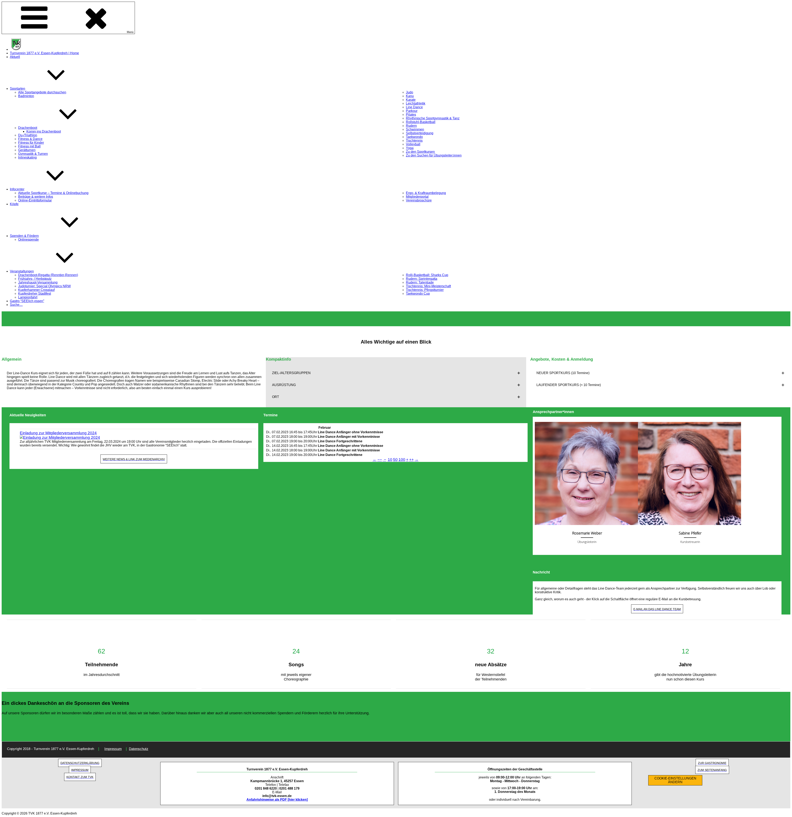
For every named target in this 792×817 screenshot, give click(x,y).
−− (379, 459)
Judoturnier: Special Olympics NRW (44, 286)
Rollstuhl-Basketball (420, 122)
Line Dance (414, 107)
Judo (409, 92)
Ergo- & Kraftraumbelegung (426, 193)
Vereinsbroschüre (419, 200)
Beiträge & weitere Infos (35, 196)
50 (395, 459)
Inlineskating (27, 157)
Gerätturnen (26, 150)
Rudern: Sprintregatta (421, 278)
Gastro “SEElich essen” (27, 301)
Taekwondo (414, 137)
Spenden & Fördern (24, 236)
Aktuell (15, 57)
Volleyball (413, 144)
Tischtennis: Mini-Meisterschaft (428, 286)
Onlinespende (28, 239)
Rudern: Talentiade (420, 282)
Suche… (16, 304)
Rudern (411, 125)
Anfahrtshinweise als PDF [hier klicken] (277, 799)
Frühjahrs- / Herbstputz (35, 278)
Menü (130, 32)
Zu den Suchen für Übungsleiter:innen (434, 155)
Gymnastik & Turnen (33, 153)
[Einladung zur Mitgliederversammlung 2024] (138, 437)
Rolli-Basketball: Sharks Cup (427, 275)
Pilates (411, 114)
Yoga (410, 148)
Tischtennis (414, 140)
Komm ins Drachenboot (43, 131)
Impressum (113, 749)
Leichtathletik (415, 103)
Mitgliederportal (417, 196)
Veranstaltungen (22, 271)
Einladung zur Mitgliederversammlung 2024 (58, 433)
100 (401, 459)
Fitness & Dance (30, 139)
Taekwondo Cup (418, 293)
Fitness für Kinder (31, 142)
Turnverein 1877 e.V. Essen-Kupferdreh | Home (44, 53)
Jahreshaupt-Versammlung (38, 282)
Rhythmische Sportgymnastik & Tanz (433, 118)
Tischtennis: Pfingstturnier (425, 290)
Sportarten (17, 88)
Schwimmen (415, 129)
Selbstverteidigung (419, 133)
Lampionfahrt (27, 297)
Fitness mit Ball (29, 146)
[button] (396, 373)
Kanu (410, 96)
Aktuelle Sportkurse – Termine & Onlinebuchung (53, 193)
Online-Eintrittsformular (35, 200)
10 (390, 459)
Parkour (411, 111)
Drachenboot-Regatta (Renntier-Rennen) (48, 275)
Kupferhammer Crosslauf (36, 290)
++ (411, 459)
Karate (411, 99)
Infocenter (17, 189)
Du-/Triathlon (27, 135)
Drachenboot (27, 127)
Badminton (26, 96)
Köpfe (14, 204)
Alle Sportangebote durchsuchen (42, 92)
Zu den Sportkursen (420, 151)
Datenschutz (138, 749)
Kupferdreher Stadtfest (34, 293)
